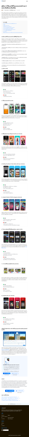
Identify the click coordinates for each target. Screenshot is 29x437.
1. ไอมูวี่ (4, 24)
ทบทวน (15, 10)
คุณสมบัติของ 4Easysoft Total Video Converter (11, 364)
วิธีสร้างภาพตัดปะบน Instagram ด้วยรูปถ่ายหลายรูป (9, 399)
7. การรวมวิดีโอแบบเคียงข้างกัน (7, 30)
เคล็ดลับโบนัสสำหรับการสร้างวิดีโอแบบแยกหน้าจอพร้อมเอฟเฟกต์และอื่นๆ (13, 32)
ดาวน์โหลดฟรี (7, 373)
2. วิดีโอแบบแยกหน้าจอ (6, 25)
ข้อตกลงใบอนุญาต (10, 418)
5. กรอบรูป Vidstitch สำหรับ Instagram (8, 28)
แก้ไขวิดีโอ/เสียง (12, 10)
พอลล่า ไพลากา (7, 10)
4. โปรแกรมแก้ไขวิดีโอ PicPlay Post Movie (8, 27)
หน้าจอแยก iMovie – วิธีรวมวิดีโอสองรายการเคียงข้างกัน (10, 398)
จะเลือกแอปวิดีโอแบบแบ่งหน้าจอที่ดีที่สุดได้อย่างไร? (10, 23)
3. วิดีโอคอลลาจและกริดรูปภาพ (7, 26)
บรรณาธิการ (3, 418)
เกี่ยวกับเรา (3, 415)
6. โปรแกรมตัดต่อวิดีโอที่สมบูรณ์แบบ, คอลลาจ (9, 29)
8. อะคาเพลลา (5, 31)
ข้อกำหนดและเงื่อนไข (11, 417)
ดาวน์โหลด (3, 425)
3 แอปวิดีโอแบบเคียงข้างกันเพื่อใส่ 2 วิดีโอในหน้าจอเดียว (10, 400)
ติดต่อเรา (9, 415)
